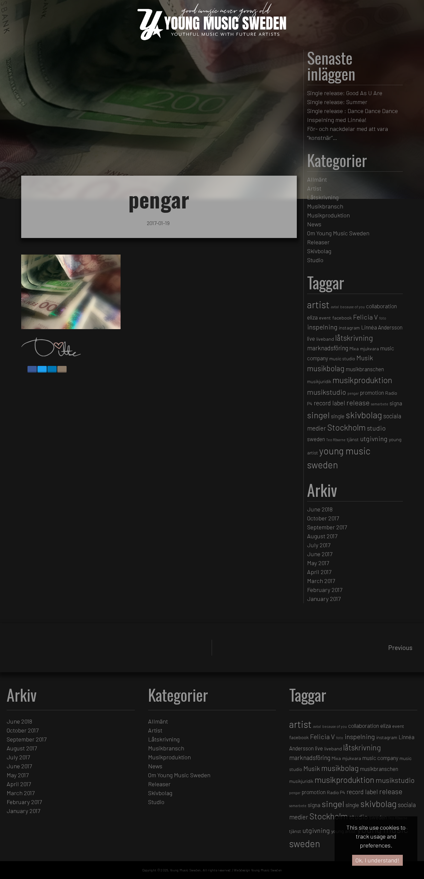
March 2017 (321, 580)
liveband (325, 339)
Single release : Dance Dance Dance (352, 110)
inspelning (322, 327)
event (325, 318)
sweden (316, 439)
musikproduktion (362, 380)
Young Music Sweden (185, 870)
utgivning (374, 438)
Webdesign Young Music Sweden (258, 870)
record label (329, 403)
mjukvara (369, 348)
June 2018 (320, 509)
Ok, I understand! (377, 860)
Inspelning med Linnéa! (337, 119)
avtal (335, 307)
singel (318, 415)
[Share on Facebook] (32, 369)
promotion (372, 392)
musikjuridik (319, 381)
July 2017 (318, 545)
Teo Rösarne (335, 440)
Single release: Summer (337, 101)
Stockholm (346, 427)
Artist (314, 188)
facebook (342, 318)
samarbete (379, 404)
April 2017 (319, 571)
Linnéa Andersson (381, 327)
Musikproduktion (328, 215)
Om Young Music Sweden (338, 233)
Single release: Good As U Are (344, 92)
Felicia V (365, 317)
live (311, 338)
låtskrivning (354, 337)
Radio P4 (336, 792)
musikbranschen (365, 369)
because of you (352, 307)
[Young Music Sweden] (212, 42)
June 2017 (319, 553)
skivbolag (364, 414)
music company (380, 757)
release (358, 402)
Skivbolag (319, 251)
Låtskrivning (323, 197)
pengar (353, 393)
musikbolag (325, 368)
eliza (312, 317)
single (337, 416)
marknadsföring (327, 348)
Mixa (354, 348)
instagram (349, 327)
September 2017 (327, 527)
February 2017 (324, 589)
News (314, 224)
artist (318, 304)
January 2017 (324, 598)
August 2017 (322, 536)
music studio (342, 358)
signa (396, 403)
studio (376, 428)
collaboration (381, 306)
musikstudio (326, 391)
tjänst (353, 439)
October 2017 (323, 518)
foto (382, 318)
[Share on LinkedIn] (52, 369)
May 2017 (318, 562)
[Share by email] (62, 369)
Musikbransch (325, 206)
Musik (364, 358)
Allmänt (317, 179)
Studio (315, 260)
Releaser (318, 242)
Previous (400, 647)
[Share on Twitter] (42, 369)
